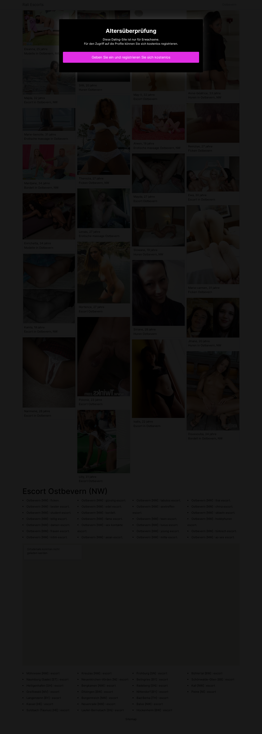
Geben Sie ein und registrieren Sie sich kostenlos (131, 57)
